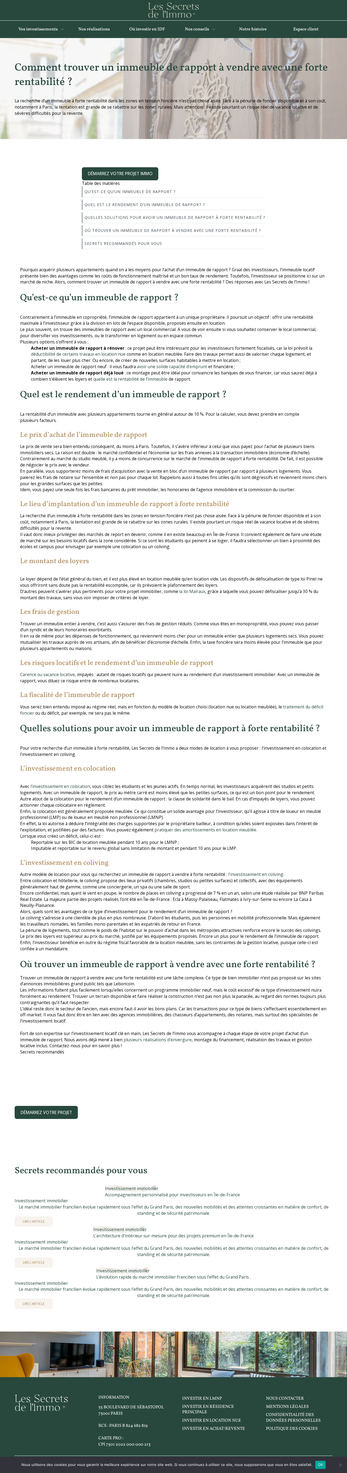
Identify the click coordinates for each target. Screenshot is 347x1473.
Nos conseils (197, 29)
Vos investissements (38, 29)
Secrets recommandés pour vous (123, 243)
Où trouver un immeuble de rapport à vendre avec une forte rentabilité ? (173, 230)
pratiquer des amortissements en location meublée (204, 830)
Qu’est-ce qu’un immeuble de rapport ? (130, 191)
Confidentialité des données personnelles (293, 1417)
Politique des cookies (292, 1429)
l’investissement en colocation (59, 786)
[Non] (340, 1465)
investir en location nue (211, 1421)
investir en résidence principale (208, 1409)
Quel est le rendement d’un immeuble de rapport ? (145, 204)
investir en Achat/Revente (213, 1429)
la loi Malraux (191, 591)
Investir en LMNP (202, 1399)
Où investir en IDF (147, 29)
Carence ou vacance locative (47, 674)
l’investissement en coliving (255, 874)
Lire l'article (33, 1221)
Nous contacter (285, 1399)
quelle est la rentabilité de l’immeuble (130, 379)
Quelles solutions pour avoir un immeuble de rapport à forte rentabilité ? (175, 217)
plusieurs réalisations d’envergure (158, 1040)
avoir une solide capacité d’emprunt (171, 367)
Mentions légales (287, 1407)
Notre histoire (253, 29)
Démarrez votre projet (46, 1112)
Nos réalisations (94, 29)
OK (320, 1464)
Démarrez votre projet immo (120, 173)
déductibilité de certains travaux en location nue (78, 354)
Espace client (306, 29)
